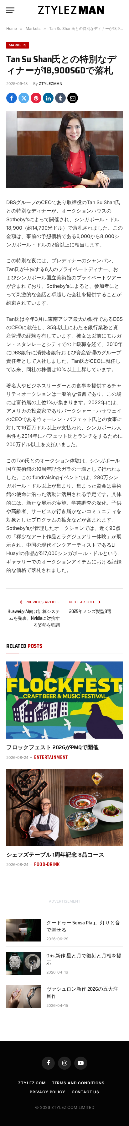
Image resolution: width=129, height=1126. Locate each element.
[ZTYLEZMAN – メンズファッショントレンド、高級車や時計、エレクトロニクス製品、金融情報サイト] (71, 10)
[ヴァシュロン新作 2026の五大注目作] (23, 996)
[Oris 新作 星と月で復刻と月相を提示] (23, 963)
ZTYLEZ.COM (31, 1083)
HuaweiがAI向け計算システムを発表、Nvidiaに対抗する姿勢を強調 (34, 618)
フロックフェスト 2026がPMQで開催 (52, 747)
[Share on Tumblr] (60, 98)
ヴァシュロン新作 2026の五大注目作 (82, 992)
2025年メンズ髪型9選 (90, 611)
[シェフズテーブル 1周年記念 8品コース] (64, 807)
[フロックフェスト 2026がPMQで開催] (64, 700)
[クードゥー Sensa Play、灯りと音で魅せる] (23, 930)
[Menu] (10, 10)
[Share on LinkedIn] (48, 98)
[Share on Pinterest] (36, 98)
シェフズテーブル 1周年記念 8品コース (55, 854)
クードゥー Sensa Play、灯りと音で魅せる (83, 926)
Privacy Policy (47, 1092)
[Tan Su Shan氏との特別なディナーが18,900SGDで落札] (64, 149)
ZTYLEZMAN (50, 83)
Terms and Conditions (78, 1083)
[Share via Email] (72, 98)
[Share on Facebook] (11, 98)
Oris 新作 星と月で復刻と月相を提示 (83, 959)
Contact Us (85, 1092)
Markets (17, 45)
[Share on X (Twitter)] (23, 98)
